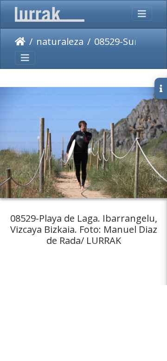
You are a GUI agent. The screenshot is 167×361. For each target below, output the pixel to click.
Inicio (20, 42)
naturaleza (60, 41)
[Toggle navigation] (142, 14)
